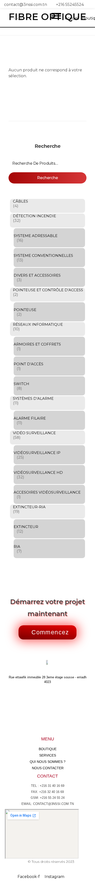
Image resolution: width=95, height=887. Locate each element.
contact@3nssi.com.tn (25, 4)
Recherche (47, 177)
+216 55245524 (70, 4)
